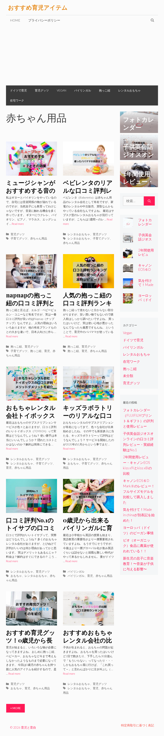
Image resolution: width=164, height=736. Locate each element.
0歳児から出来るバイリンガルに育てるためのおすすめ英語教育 (88, 531)
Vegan (61, 90)
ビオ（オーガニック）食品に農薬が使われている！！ (138, 545)
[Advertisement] (82, 55)
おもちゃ (73, 463)
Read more (18, 223)
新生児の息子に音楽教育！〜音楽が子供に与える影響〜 (138, 563)
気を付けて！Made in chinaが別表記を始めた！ (139, 514)
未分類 (128, 376)
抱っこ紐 (104, 90)
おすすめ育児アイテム (38, 7)
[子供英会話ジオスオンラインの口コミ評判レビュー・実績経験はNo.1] (139, 157)
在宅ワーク (17, 100)
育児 (47, 351)
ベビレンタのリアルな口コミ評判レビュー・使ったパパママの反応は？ (88, 194)
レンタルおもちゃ (129, 90)
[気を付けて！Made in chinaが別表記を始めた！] (128, 286)
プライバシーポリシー (44, 20)
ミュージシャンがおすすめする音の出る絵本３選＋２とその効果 (30, 194)
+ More (15, 708)
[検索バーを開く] (152, 20)
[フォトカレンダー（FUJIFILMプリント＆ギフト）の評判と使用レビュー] (139, 130)
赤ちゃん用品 (38, 238)
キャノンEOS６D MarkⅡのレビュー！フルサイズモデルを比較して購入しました (139, 492)
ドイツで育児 (18, 90)
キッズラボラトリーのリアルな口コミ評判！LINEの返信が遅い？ (88, 419)
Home (15, 20)
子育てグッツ (19, 238)
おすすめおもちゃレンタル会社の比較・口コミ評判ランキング (88, 644)
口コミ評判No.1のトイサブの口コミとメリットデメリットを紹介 (31, 531)
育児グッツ (42, 90)
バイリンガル (82, 90)
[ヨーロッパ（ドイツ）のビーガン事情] (128, 301)
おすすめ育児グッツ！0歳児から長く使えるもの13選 (30, 640)
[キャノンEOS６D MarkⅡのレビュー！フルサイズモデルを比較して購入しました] (128, 270)
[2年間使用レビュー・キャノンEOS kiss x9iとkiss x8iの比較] (139, 184)
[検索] (149, 201)
